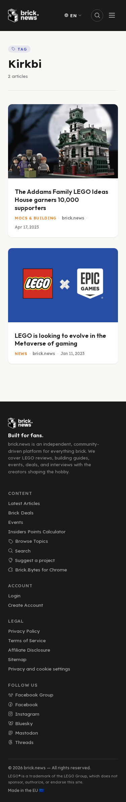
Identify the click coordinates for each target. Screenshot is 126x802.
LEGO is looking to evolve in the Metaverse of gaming (60, 340)
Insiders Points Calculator (37, 531)
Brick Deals (21, 512)
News (21, 354)
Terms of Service (27, 640)
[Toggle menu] (112, 15)
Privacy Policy (24, 631)
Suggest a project (35, 560)
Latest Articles (24, 503)
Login (14, 595)
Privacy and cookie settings (39, 669)
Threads (24, 742)
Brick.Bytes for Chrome (41, 569)
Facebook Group (34, 694)
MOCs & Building (35, 218)
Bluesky (24, 723)
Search (23, 551)
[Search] (97, 15)
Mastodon (26, 733)
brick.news (73, 217)
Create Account (25, 605)
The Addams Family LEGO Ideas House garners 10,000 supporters (61, 200)
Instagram (27, 714)
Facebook (26, 704)
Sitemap (17, 659)
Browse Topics (31, 541)
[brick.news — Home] (25, 15)
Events (15, 522)
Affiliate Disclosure (29, 650)
